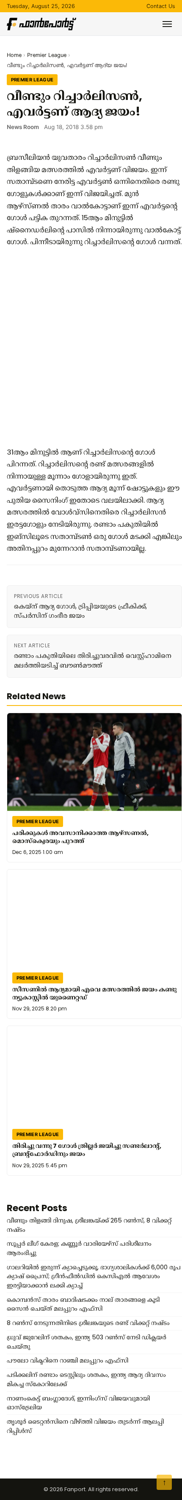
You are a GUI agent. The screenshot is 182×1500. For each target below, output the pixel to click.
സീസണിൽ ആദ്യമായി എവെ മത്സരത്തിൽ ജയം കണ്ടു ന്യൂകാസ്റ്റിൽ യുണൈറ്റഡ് (94, 993)
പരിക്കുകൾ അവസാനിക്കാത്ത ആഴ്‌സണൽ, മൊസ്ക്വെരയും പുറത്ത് (80, 837)
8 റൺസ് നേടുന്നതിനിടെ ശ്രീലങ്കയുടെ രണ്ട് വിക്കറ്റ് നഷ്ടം (88, 1323)
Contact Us (160, 6)
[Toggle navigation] (167, 24)
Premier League (46, 55)
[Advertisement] (91, 347)
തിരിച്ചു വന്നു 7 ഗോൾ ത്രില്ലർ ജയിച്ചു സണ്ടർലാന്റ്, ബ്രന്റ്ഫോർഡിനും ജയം (86, 1150)
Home (14, 55)
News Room (23, 127)
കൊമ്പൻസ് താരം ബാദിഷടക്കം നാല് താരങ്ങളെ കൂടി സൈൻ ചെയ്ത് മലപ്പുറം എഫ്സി (83, 1304)
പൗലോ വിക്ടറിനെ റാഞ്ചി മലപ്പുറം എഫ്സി (67, 1360)
